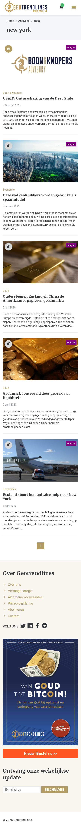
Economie (9, 189)
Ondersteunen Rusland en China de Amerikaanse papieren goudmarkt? (33, 298)
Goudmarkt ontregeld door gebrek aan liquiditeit (36, 395)
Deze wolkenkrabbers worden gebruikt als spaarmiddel (39, 197)
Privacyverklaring (20, 603)
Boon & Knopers (12, 92)
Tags (37, 21)
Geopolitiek (9, 489)
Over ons (14, 585)
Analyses (24, 21)
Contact (13, 616)
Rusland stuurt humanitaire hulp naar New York (39, 497)
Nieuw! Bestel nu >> (40, 753)
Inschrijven (54, 789)
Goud (6, 290)
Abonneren (16, 610)
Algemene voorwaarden (25, 597)
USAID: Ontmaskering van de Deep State (38, 98)
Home (10, 21)
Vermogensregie (20, 591)
